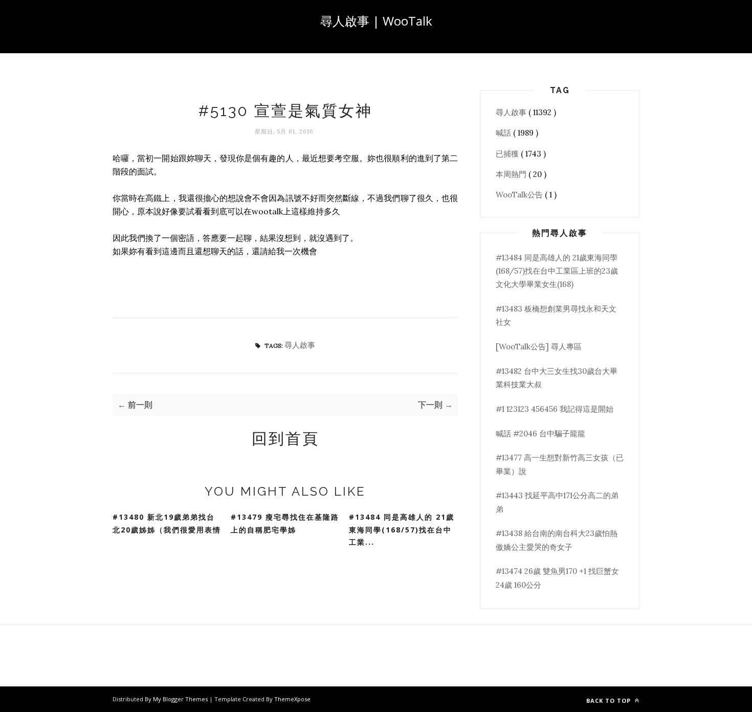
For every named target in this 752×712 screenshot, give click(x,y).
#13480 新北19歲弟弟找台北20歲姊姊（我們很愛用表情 (167, 523)
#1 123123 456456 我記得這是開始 (554, 409)
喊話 (504, 133)
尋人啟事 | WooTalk (376, 20)
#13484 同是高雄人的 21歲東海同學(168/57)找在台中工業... (401, 529)
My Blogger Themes (181, 699)
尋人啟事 (299, 345)
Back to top (609, 700)
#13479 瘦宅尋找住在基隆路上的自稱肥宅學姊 (285, 523)
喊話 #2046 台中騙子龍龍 (540, 433)
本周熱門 (512, 174)
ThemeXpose (292, 699)
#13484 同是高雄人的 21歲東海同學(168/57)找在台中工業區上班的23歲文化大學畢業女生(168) (557, 271)
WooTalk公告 (520, 194)
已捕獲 (508, 154)
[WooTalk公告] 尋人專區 (539, 346)
